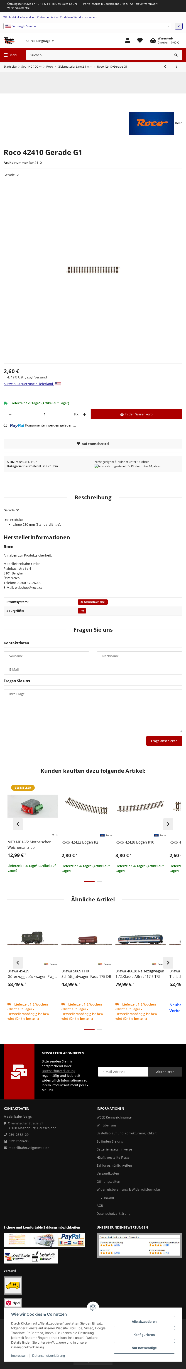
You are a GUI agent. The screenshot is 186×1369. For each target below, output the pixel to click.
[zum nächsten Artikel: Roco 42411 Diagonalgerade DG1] (176, 67)
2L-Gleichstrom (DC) (93, 602)
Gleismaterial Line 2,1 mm (40, 466)
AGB (100, 1205)
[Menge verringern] (10, 414)
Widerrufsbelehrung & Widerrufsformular (128, 1189)
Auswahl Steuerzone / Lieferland (29, 384)
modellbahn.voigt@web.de (29, 1148)
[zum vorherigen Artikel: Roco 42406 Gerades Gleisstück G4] (165, 67)
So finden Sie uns (110, 1141)
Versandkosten (108, 1173)
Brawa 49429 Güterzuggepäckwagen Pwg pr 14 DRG (30, 974)
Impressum (19, 1355)
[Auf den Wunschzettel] (52, 786)
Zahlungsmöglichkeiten (114, 1165)
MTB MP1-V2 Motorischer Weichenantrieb (29, 844)
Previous (18, 824)
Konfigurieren (144, 1335)
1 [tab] (89, 881)
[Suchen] (176, 55)
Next (168, 824)
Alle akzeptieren (144, 1321)
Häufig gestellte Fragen (114, 1157)
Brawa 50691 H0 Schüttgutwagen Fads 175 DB (86, 974)
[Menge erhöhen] (84, 414)
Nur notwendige (144, 1348)
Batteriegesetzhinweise (114, 1149)
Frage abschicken (164, 741)
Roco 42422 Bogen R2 (79, 842)
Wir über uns (107, 1125)
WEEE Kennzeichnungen (115, 1117)
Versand (40, 377)
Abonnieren (165, 1072)
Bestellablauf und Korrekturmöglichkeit (127, 1133)
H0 (82, 610)
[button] (128, 40)
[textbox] (87, 26)
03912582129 (19, 1134)
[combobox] (87, 26)
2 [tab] (99, 881)
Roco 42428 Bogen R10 (134, 842)
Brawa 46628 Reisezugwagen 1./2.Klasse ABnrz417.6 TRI (139, 974)
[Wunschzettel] (140, 40)
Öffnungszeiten (108, 1181)
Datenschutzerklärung (48, 1355)
